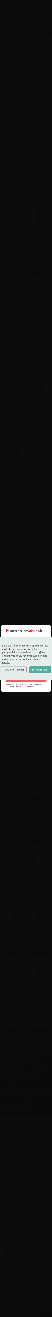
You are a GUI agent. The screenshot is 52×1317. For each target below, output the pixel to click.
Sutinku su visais (40, 669)
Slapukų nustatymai (13, 669)
